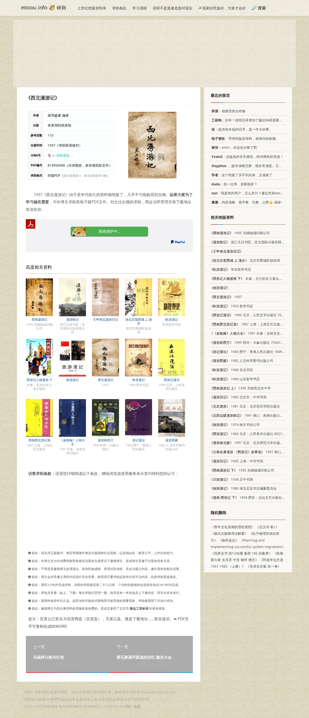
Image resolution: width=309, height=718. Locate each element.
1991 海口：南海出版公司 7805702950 (257, 415)
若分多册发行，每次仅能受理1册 (85, 176)
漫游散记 (72, 319)
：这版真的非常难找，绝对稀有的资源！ (247, 156)
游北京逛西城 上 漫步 (138, 321)
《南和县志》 (228, 540)
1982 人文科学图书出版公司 (241, 360)
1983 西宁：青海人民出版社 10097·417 (250, 351)
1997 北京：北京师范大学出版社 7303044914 (257, 442)
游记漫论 (138, 440)
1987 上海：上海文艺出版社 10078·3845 (256, 324)
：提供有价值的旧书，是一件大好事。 (241, 129)
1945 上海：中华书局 (236, 461)
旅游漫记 (72, 380)
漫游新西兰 (105, 440)
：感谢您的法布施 (228, 111)
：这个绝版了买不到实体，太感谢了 (241, 175)
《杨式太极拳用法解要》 (229, 533)
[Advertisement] (154, 53)
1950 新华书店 (231, 306)
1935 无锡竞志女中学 (240, 388)
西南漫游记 (39, 319)
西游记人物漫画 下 (39, 380)
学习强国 (139, 8)
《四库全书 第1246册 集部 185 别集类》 (241, 553)
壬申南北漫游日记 (105, 319)
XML (128, 706)
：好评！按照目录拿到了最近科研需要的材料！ (252, 120)
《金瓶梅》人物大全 (72, 442)
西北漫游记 (105, 380)
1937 (226, 297)
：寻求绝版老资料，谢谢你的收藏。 (245, 138)
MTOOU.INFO (70, 706)
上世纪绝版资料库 (91, 8)
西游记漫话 (172, 380)
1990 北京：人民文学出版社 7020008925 (253, 315)
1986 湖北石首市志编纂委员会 (243, 488)
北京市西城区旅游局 (245, 260)
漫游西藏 (171, 440)
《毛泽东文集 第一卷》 (263, 566)
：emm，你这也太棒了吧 (234, 147)
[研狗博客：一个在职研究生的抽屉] (43, 7)
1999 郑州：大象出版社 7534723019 (250, 342)
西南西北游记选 (39, 440)
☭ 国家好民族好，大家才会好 (222, 8)
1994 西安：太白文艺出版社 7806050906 (256, 497)
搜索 (262, 8)
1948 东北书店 (231, 369)
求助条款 (119, 8)
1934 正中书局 (231, 479)
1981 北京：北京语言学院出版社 (245, 406)
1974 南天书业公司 (235, 424)
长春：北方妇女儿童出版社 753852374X (258, 278)
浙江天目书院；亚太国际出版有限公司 (249, 242)
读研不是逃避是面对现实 (172, 8)
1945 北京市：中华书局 (238, 397)
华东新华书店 (230, 269)
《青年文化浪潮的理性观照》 (233, 527)
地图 (136, 706)
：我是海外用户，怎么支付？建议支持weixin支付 (251, 193)
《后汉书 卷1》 (267, 527)
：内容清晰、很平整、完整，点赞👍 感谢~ (247, 202)
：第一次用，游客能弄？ (234, 184)
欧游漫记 (171, 319)
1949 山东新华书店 (235, 379)
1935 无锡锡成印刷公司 (240, 233)
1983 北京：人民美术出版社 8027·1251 (250, 433)
